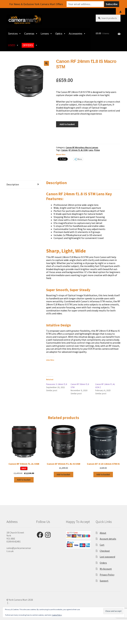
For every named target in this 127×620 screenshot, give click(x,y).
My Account (106, 568)
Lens (91, 150)
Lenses (45, 33)
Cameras (29, 33)
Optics (58, 33)
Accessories (75, 33)
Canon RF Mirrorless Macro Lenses (82, 147)
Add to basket (67, 124)
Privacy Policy (107, 574)
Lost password (107, 556)
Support (104, 580)
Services (13, 33)
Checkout (105, 550)
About (103, 532)
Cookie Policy (57, 615)
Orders (103, 562)
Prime (97, 150)
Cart (102, 544)
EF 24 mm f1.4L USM (78, 150)
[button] (46, 63)
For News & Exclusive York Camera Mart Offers (36, 4)
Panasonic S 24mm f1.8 (56, 384)
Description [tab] (13, 184)
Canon (64, 150)
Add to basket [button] (24, 479)
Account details (108, 538)
